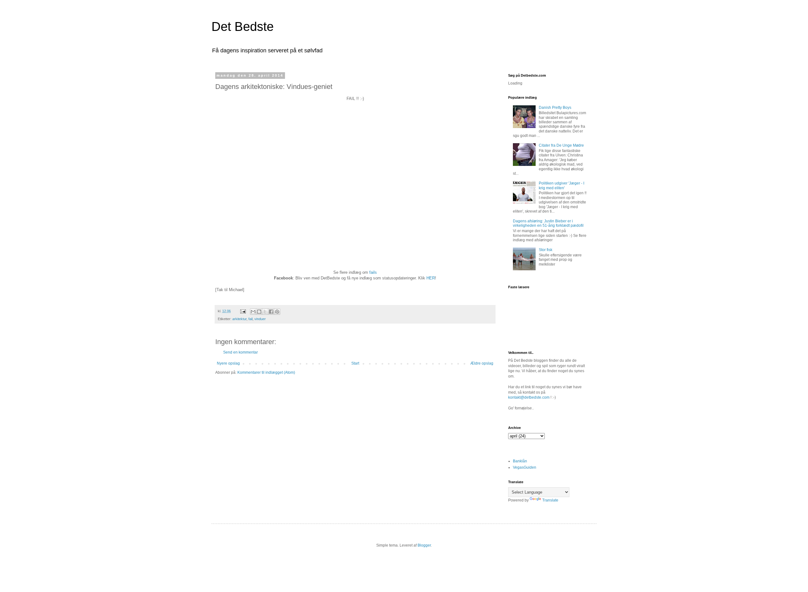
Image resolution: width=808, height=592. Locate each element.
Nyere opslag (228, 363)
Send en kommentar (240, 352)
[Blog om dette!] (259, 311)
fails (373, 272)
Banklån (520, 461)
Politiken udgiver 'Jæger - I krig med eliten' (561, 185)
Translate (550, 500)
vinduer (260, 319)
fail (250, 319)
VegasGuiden (524, 467)
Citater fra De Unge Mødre (561, 145)
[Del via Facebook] (271, 311)
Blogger (424, 545)
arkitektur (239, 319)
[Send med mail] (253, 311)
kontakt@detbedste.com (529, 397)
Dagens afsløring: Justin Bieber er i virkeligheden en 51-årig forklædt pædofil (548, 223)
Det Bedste (242, 26)
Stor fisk (545, 250)
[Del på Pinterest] (277, 311)
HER (430, 278)
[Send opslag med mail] (243, 311)
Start (355, 363)
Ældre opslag (481, 363)
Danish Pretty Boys (555, 107)
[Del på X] (265, 311)
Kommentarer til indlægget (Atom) (266, 372)
